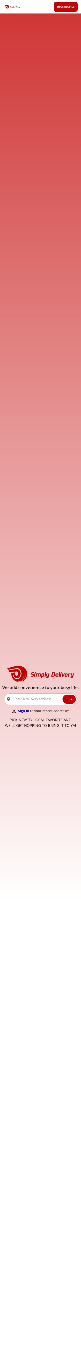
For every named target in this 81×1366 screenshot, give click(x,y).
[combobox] (36, 699)
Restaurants (65, 7)
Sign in (24, 711)
